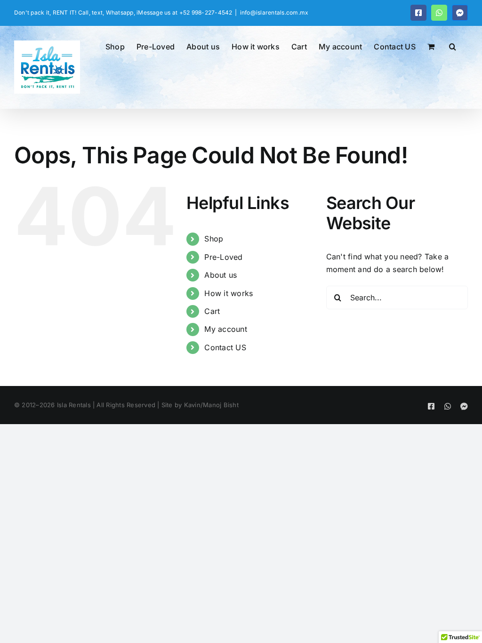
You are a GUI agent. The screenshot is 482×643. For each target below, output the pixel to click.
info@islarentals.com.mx (274, 12)
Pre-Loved (223, 257)
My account (225, 329)
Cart (212, 311)
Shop (213, 238)
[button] (452, 45)
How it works (228, 293)
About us (220, 275)
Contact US (225, 347)
